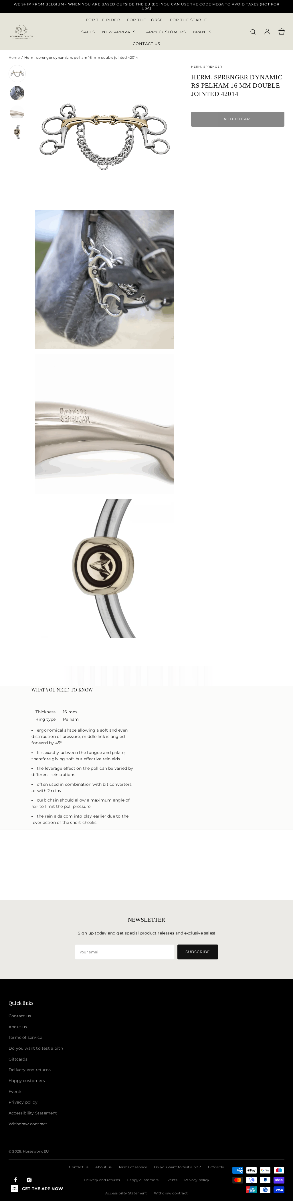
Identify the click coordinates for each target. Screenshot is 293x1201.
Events (171, 1180)
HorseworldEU (36, 1151)
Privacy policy (196, 1180)
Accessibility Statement (126, 1193)
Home (15, 57)
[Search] (253, 32)
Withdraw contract (171, 1193)
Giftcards (216, 1167)
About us (103, 1167)
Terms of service (132, 1167)
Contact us (78, 1167)
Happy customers (143, 1180)
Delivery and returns (102, 1180)
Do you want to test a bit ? (177, 1167)
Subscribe (197, 951)
